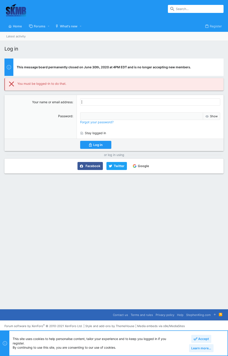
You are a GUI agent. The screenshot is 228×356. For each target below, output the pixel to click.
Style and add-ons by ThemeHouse (109, 326)
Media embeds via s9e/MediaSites (161, 326)
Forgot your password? (97, 122)
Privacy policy (165, 315)
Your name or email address (52, 102)
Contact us (120, 315)
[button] (48, 26)
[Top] (215, 315)
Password (65, 116)
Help (180, 315)
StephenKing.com (198, 315)
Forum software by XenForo (43, 326)
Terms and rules (142, 315)
